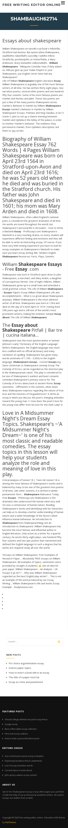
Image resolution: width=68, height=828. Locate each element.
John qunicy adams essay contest (21, 775)
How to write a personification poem (22, 738)
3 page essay (11, 724)
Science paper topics (20, 667)
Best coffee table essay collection (21, 728)
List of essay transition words (19, 765)
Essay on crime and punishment (26, 682)
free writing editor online (31, 5)
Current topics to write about (18, 770)
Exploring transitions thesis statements (23, 760)
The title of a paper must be (24, 677)
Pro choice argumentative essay (26, 663)
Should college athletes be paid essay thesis (26, 719)
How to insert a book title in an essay (29, 672)
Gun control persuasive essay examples (24, 756)
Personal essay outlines (16, 733)
